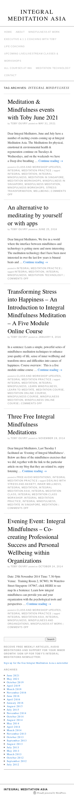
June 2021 (13, 675)
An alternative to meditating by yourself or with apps (35, 215)
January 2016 (15, 702)
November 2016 (17, 692)
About (20, 32)
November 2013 (17, 733)
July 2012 (13, 764)
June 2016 (13, 696)
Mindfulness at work (44, 32)
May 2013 (13, 750)
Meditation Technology (53, 68)
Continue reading (51, 161)
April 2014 (13, 726)
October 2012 (15, 757)
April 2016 (13, 699)
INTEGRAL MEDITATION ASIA (37, 15)
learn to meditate (21, 389)
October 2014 (15, 716)
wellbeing (41, 191)
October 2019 (15, 682)
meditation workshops (24, 180)
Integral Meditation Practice (30, 170)
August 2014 (15, 720)
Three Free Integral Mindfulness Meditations (31, 424)
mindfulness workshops (26, 187)
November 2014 (17, 713)
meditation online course (27, 393)
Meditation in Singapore (46, 177)
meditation (50, 504)
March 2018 (14, 689)
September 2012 (17, 761)
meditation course (50, 389)
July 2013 (13, 747)
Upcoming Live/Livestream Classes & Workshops (31, 57)
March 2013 (14, 754)
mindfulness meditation (42, 184)
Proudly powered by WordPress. (51, 792)
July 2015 (13, 709)
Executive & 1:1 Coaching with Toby (30, 39)
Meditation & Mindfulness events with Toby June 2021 (33, 109)
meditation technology (45, 275)
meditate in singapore (24, 504)
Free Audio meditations (34, 477)
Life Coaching (14, 46)
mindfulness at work (46, 623)
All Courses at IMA (18, 68)
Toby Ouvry (19, 123)
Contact (10, 75)
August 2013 (15, 744)
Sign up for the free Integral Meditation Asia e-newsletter (36, 662)
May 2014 (13, 723)
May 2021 (13, 678)
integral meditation (22, 174)
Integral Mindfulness (39, 501)
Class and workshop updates (39, 167)
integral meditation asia (26, 617)
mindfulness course (23, 396)
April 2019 (13, 685)
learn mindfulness (42, 386)
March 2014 (14, 730)
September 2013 (17, 740)
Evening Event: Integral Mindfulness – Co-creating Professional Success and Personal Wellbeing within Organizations (36, 540)
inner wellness (49, 484)
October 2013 (15, 737)
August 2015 (15, 706)
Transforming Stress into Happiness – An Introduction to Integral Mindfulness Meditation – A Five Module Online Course (37, 311)
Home (8, 32)
